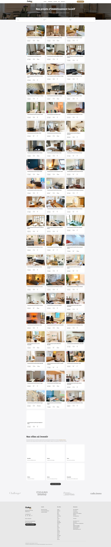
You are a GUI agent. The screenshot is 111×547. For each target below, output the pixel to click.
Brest (58, 512)
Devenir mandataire (76, 526)
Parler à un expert (80, 1)
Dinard (58, 514)
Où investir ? (75, 510)
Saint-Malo (59, 535)
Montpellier (59, 522)
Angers (58, 509)
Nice (58, 525)
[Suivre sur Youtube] (30, 515)
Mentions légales (32, 543)
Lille (57, 517)
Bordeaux (58, 510)
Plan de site (36, 543)
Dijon (58, 513)
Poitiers (58, 530)
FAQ (73, 524)
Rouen (58, 534)
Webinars (74, 514)
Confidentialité (27, 543)
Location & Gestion (44, 512)
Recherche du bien (44, 509)
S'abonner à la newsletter (30, 524)
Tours (58, 538)
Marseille (58, 521)
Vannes (58, 539)
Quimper (58, 531)
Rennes (58, 532)
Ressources (75, 506)
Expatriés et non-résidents (77, 513)
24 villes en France (62, 439)
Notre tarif (74, 522)
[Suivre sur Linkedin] (26, 515)
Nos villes (59, 506)
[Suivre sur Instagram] (28, 515)
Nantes (58, 523)
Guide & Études (75, 512)
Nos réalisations (75, 509)
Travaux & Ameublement (45, 510)
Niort (58, 526)
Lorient (58, 518)
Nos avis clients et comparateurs (78, 523)
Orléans (58, 527)
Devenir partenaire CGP (77, 529)
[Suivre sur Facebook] (32, 515)
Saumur (58, 536)
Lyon (58, 519)
